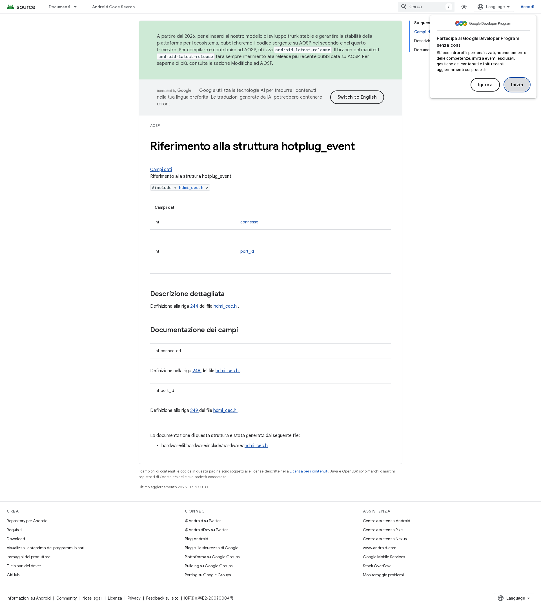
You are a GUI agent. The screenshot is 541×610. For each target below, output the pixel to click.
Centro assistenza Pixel (383, 529)
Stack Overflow (377, 565)
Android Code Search (113, 6)
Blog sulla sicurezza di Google (211, 547)
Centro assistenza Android (386, 520)
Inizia (517, 85)
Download (16, 538)
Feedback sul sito (162, 598)
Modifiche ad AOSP (251, 63)
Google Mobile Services (384, 556)
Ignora (485, 85)
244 (194, 306)
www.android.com (379, 547)
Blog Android (196, 538)
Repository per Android (27, 520)
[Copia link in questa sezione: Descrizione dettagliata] (232, 294)
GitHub (13, 574)
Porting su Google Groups (208, 574)
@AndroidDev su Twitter (206, 529)
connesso (249, 222)
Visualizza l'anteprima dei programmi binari (45, 547)
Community (66, 598)
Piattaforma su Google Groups (212, 556)
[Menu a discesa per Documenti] (77, 7)
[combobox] (426, 7)
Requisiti (14, 529)
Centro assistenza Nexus (385, 538)
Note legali (92, 598)
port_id (247, 251)
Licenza (115, 598)
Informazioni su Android (29, 598)
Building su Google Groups (208, 565)
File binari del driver (24, 565)
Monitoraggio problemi (383, 574)
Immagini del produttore (28, 556)
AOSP (155, 125)
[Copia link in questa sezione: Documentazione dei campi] (245, 330)
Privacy (134, 598)
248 (196, 371)
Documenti (59, 6)
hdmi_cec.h (192, 187)
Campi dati (161, 169)
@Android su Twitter (203, 520)
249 (194, 410)
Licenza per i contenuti (309, 471)
